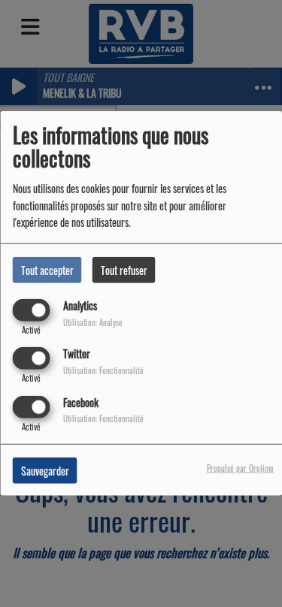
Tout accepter (47, 270)
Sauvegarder (45, 470)
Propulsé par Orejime (240, 467)
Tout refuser (124, 270)
